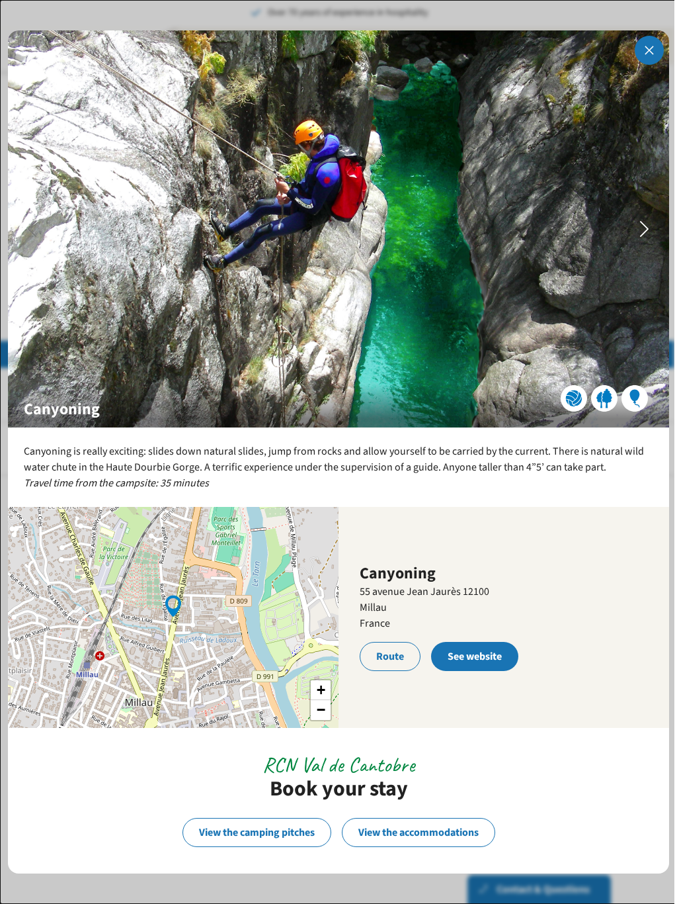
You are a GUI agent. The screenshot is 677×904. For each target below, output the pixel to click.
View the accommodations (418, 832)
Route (390, 656)
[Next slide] (644, 229)
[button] (173, 605)
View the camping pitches (257, 832)
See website (475, 656)
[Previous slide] (32, 229)
